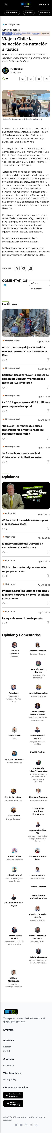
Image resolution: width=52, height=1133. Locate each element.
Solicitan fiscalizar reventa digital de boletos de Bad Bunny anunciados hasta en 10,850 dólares (25, 378)
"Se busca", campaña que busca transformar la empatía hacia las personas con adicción (23, 429)
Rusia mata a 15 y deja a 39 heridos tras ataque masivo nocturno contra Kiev (24, 351)
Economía (45, 12)
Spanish (7, 1047)
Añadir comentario (37, 284)
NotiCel (18, 69)
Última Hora (12, 12)
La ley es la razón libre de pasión (22, 618)
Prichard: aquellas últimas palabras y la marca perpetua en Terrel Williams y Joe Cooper (25, 594)
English (6, 1051)
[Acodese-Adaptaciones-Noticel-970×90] (26, 33)
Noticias (29, 12)
